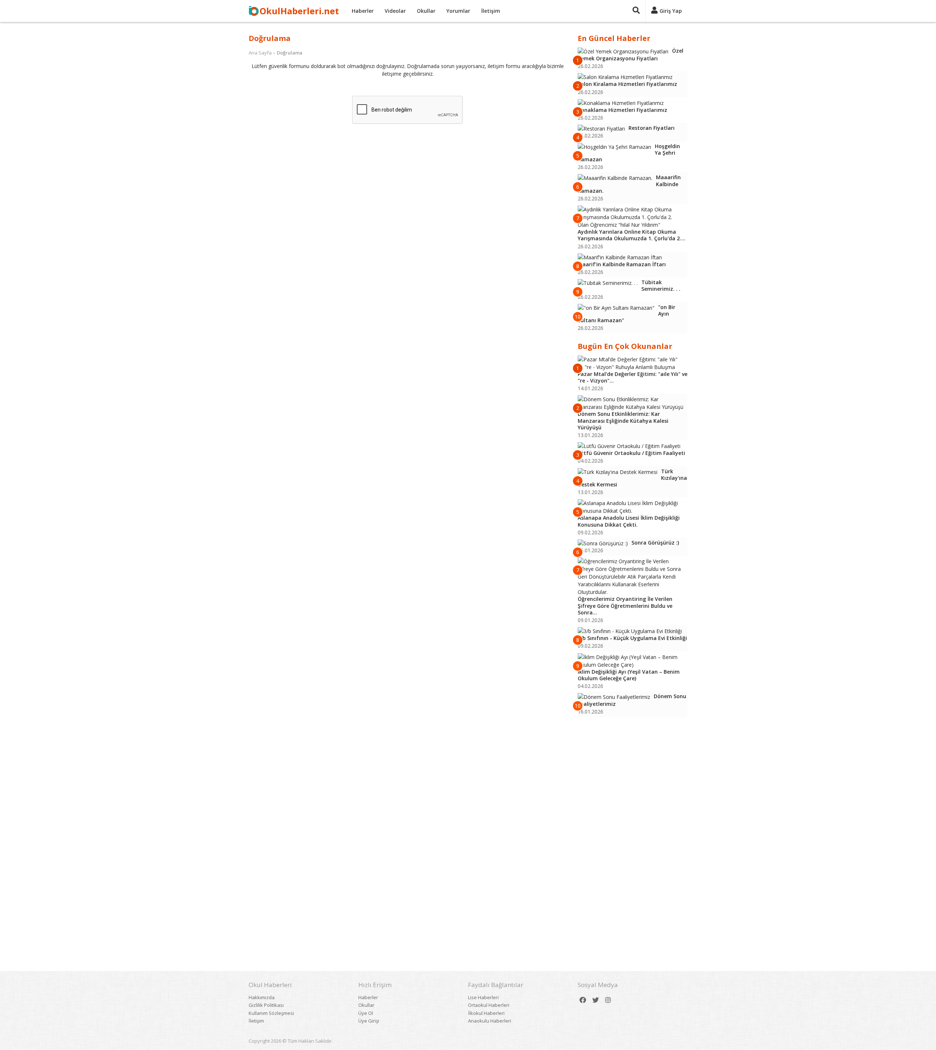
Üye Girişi (368, 1020)
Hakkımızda (262, 997)
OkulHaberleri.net (299, 11)
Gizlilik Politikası (266, 1005)
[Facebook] (583, 1000)
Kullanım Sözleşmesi (271, 1013)
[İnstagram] (608, 1000)
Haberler (363, 10)
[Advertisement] (632, 834)
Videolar (395, 10)
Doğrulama (289, 52)
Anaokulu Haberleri (489, 1020)
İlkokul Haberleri (486, 1013)
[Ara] (636, 11)
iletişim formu (504, 66)
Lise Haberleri (483, 997)
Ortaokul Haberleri (488, 1005)
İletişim (490, 10)
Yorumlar (458, 10)
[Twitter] (595, 1000)
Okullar (426, 10)
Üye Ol (365, 1013)
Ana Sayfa (260, 52)
